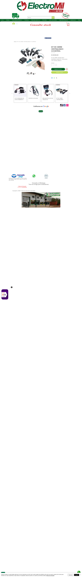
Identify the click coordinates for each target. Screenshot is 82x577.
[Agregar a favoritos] (66, 69)
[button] (68, 24)
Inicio (15, 41)
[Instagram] (67, 105)
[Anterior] (12, 93)
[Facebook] (64, 105)
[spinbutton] (54, 65)
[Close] (11, 287)
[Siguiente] (69, 93)
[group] (40, 93)
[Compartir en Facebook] (52, 78)
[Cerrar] (80, 575)
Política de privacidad (50, 575)
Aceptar (76, 575)
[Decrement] (52, 65)
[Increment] (56, 65)
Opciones (70, 575)
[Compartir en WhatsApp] (54, 78)
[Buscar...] (53, 17)
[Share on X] (56, 78)
